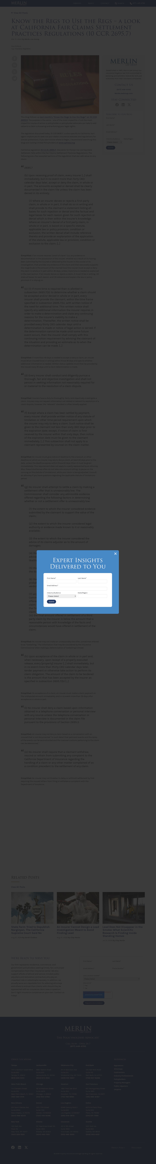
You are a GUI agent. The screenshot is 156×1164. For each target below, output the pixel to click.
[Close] (115, 553)
